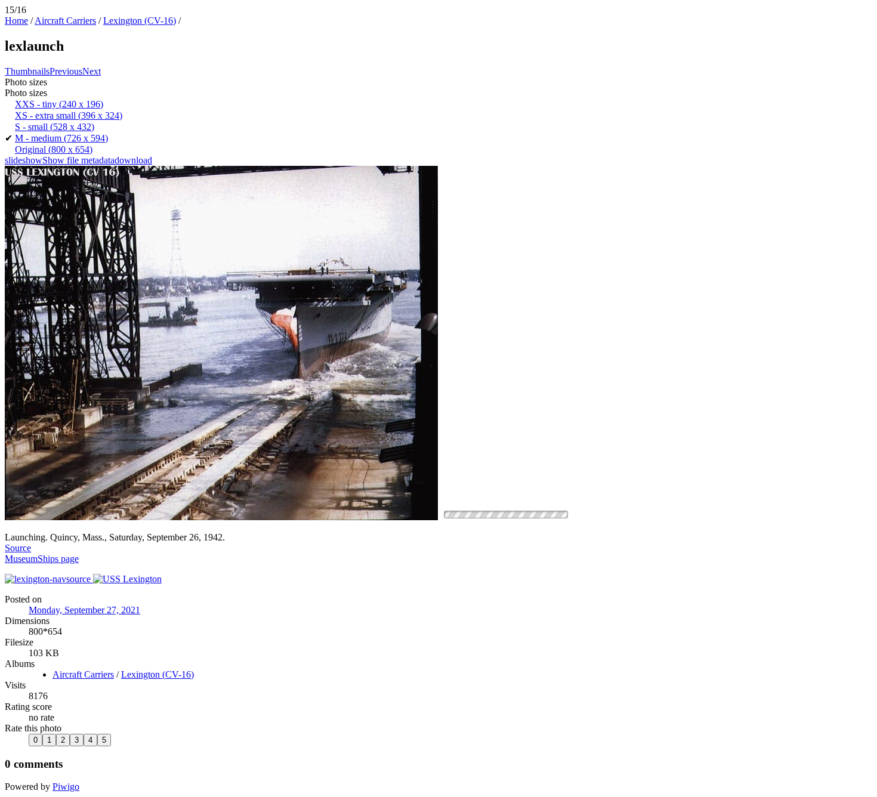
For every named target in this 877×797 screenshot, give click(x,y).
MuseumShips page (42, 559)
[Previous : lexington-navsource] (49, 579)
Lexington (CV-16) (139, 21)
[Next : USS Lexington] (127, 579)
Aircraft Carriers (65, 21)
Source (18, 548)
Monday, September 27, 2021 (84, 610)
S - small (54, 127)
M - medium (61, 138)
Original (53, 149)
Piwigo (66, 786)
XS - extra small (68, 115)
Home (16, 21)
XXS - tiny (59, 104)
